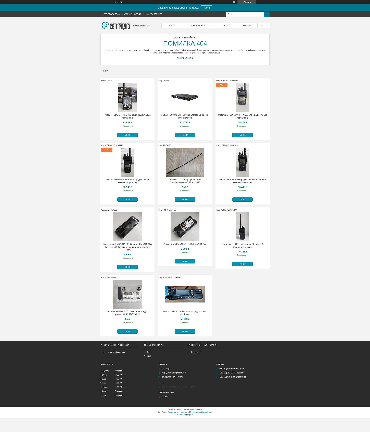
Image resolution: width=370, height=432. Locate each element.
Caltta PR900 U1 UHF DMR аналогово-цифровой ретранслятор (185, 116)
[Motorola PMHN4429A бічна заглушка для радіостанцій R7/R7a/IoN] (127, 294)
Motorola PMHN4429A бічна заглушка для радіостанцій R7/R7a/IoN (127, 313)
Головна (172, 25)
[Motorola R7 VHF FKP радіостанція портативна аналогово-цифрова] (242, 162)
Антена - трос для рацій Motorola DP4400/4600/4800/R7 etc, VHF (185, 181)
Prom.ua (199, 409)
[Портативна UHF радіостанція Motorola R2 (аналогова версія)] (242, 226)
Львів (149, 352)
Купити (127, 135)
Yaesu (206, 8)
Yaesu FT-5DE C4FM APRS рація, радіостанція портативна (127, 116)
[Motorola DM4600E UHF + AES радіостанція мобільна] (185, 294)
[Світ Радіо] (115, 25)
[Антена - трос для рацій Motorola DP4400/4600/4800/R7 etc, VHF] (185, 162)
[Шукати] (267, 14)
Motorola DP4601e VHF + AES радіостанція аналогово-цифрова (127, 181)
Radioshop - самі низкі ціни (114, 352)
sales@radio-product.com (172, 377)
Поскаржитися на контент (178, 412)
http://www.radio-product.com (174, 373)
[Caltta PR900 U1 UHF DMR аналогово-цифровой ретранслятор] (185, 97)
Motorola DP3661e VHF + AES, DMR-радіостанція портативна (242, 116)
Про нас (226, 25)
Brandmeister (196, 352)
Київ (149, 356)
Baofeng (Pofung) (185, 57)
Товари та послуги (197, 25)
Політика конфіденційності (201, 412)
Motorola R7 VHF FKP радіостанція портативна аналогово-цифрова (242, 181)
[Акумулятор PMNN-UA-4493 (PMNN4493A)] (185, 226)
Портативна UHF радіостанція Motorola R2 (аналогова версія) (242, 245)
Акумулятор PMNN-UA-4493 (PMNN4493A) (185, 244)
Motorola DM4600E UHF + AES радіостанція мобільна (185, 313)
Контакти (247, 25)
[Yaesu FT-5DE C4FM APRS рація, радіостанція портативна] (127, 97)
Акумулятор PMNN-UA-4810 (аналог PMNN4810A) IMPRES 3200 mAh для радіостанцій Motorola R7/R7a (127, 247)
